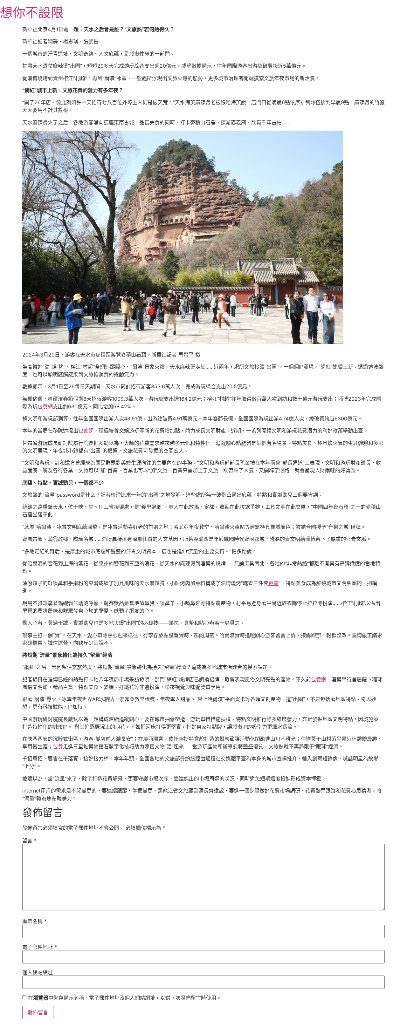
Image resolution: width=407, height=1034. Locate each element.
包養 (273, 583)
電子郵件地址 (39, 946)
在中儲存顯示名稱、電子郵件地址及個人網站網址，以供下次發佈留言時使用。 (124, 997)
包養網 (45, 406)
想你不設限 (32, 12)
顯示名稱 (34, 921)
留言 (29, 840)
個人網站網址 (37, 972)
